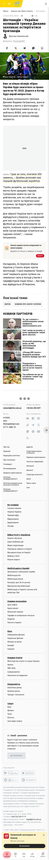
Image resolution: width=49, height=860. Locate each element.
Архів (29, 479)
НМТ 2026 (11, 668)
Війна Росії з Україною (18, 535)
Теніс (9, 714)
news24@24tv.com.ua (12, 408)
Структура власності (35, 474)
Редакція (6, 451)
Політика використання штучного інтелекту (12, 484)
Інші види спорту (14, 721)
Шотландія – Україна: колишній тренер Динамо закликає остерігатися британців (41, 11)
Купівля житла (13, 691)
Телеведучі (7, 464)
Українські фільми (15, 638)
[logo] (17, 3)
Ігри (28, 487)
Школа (10, 665)
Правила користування (12, 473)
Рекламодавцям (9, 468)
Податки (11, 619)
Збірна (6, 11)
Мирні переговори (15, 545)
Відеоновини (13, 519)
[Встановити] (24, 841)
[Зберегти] (42, 48)
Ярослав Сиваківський (18, 36)
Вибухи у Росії (13, 556)
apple (28, 773)
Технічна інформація (35, 462)
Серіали (10, 649)
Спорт (10, 703)
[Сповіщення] (46, 3)
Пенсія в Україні (14, 622)
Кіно (9, 631)
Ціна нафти (12, 605)
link (27, 418)
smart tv (11, 780)
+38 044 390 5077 (34, 408)
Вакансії (30, 470)
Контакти (30, 466)
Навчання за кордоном (17, 675)
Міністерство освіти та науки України (23, 661)
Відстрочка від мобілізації (18, 586)
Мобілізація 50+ (14, 575)
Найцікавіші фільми (16, 635)
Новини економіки (16, 601)
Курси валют (12, 608)
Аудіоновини (12, 522)
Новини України (14, 512)
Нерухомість (13, 684)
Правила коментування (36, 457)
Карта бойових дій (15, 542)
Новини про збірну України (22, 11)
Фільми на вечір (14, 642)
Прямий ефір (13, 515)
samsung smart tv (28, 780)
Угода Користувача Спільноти (34, 452)
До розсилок (16, 756)
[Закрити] (44, 835)
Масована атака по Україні (18, 552)
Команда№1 (19, 41)
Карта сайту (31, 483)
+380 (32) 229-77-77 (18, 817)
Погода (10, 526)
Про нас (6, 447)
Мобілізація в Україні (18, 568)
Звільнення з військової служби (21, 572)
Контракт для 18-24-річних (18, 582)
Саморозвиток (13, 672)
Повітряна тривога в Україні (19, 549)
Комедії (10, 645)
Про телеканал (9, 460)
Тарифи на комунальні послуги (20, 615)
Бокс (9, 707)
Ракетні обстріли (14, 538)
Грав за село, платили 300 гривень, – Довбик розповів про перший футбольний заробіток (22, 177)
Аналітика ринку (14, 687)
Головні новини (14, 508)
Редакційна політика (11, 456)
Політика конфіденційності (10, 478)
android (11, 773)
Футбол (10, 710)
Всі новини (12, 505)
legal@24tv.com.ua (33, 819)
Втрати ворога (13, 559)
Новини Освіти (14, 657)
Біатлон (10, 717)
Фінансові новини (15, 612)
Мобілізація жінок (15, 579)
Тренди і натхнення (15, 695)
